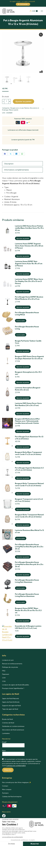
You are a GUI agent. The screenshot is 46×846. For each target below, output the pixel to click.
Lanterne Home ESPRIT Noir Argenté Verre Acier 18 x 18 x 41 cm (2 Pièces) (28, 263)
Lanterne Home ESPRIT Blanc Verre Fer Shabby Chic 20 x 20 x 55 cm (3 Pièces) (29, 281)
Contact (5, 786)
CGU (4, 681)
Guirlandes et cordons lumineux (13, 726)
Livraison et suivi (8, 660)
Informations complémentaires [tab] (16, 170)
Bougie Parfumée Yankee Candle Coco (28, 342)
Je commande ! (23, 4)
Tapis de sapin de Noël (10, 709)
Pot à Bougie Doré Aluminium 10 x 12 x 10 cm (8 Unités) (29, 438)
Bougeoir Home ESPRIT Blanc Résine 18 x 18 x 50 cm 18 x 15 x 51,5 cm (28, 610)
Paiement (5, 674)
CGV (4, 678)
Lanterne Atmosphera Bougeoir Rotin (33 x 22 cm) (27, 389)
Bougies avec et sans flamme (19, 108)
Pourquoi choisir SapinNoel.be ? (13, 688)
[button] (41, 35)
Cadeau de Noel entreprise (12, 796)
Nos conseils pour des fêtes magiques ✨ (16, 782)
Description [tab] (8, 164)
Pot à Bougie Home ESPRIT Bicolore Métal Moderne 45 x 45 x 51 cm (29, 298)
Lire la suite (20, 321)
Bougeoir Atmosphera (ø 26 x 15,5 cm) (28, 373)
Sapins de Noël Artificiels (10, 702)
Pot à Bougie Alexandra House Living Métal (27, 314)
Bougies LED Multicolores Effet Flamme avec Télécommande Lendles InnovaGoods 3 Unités (27, 421)
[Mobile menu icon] (42, 11)
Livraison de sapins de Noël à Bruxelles (15, 685)
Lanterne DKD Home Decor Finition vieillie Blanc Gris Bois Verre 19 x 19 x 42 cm (29, 228)
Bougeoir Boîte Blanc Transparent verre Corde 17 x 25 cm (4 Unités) (28, 453)
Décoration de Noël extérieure (13, 730)
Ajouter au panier (23, 101)
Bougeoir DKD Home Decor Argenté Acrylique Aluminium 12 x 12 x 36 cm (29, 357)
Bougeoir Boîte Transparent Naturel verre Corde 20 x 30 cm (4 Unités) (29, 516)
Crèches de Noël (8, 723)
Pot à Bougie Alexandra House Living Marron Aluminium (27, 595)
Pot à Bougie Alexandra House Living (27, 328)
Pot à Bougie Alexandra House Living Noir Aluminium (27, 581)
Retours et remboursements (12, 664)
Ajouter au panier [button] (22, 238)
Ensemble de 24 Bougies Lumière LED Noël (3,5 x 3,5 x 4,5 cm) (28, 627)
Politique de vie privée (10, 667)
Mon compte (6, 789)
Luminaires (6, 733)
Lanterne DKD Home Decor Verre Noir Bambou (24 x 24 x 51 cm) (28, 404)
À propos (5, 793)
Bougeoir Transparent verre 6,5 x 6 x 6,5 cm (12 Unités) (29, 500)
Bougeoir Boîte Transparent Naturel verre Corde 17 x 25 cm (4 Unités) (29, 484)
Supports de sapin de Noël (11, 705)
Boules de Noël (7, 719)
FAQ (3, 671)
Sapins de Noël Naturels (10, 698)
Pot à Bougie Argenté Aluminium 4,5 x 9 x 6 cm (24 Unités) (29, 469)
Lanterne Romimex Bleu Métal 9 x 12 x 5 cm (29, 531)
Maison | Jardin (13, 110)
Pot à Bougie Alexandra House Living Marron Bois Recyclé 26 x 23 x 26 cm (29, 546)
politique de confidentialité (16, 766)
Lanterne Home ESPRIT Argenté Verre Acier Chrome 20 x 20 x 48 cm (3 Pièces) (29, 246)
